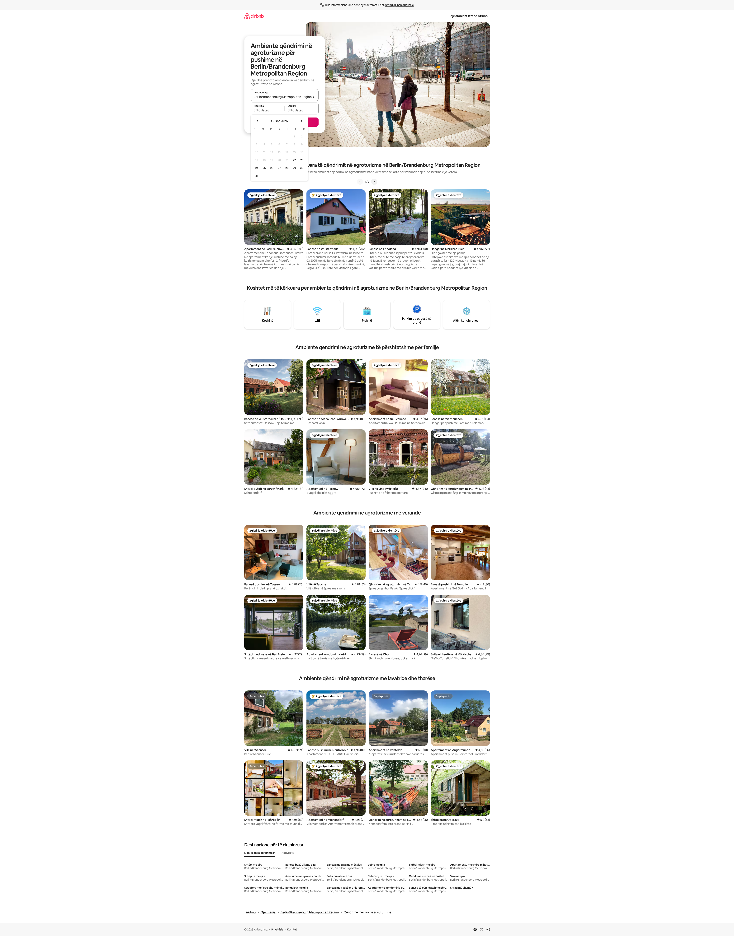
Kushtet (292, 929)
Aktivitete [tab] (288, 853)
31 (256, 176)
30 (301, 168)
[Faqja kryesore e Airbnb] (254, 16)
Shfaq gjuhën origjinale (399, 5)
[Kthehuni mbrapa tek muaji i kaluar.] (257, 121)
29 (294, 168)
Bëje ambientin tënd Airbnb (468, 16)
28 (286, 168)
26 (271, 168)
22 (294, 160)
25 (264, 168)
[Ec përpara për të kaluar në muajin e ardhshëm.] (301, 121)
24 (256, 168)
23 (301, 160)
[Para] (374, 182)
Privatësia (277, 929)
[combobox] (284, 97)
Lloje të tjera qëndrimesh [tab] (259, 853)
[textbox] (268, 110)
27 (279, 168)
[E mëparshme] (360, 182)
